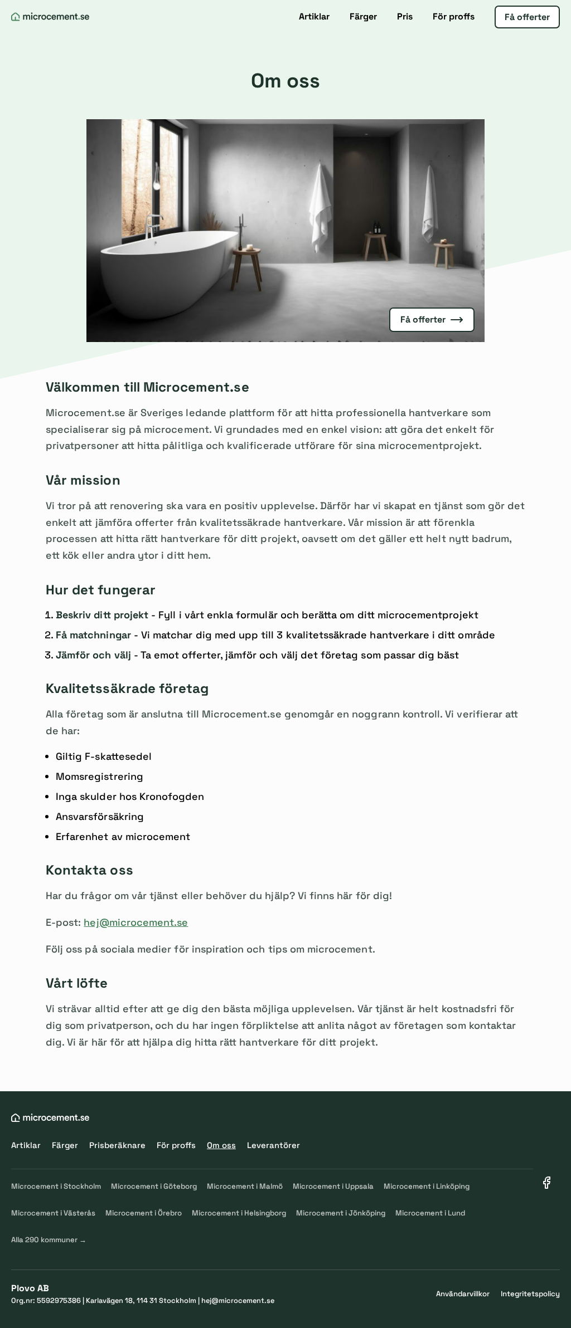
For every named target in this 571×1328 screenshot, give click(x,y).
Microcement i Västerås (53, 1213)
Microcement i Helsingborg (239, 1213)
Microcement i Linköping (427, 1186)
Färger (363, 16)
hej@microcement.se (136, 922)
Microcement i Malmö (245, 1186)
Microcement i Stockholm (56, 1186)
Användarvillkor (463, 1293)
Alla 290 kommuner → (48, 1239)
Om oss (221, 1145)
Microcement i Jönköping (340, 1213)
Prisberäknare (117, 1145)
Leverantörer (273, 1145)
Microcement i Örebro (143, 1213)
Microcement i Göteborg (154, 1186)
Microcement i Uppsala (333, 1186)
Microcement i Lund (430, 1213)
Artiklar (314, 16)
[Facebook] (546, 1182)
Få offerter (527, 17)
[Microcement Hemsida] (50, 16)
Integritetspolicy (530, 1293)
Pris (405, 16)
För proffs (454, 16)
